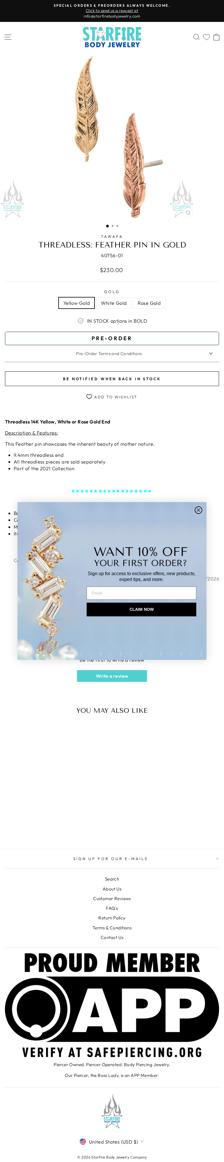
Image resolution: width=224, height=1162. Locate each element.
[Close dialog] (198, 510)
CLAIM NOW (142, 609)
